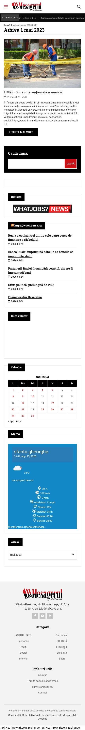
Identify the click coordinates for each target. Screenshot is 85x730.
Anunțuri (42, 675)
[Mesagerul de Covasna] (27, 6)
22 (13, 409)
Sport (62, 658)
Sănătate (62, 652)
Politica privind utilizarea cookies (26, 710)
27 (62, 409)
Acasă (7, 25)
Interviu (23, 658)
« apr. (11, 421)
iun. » (18, 421)
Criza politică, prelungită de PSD (31, 285)
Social (23, 652)
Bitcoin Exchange (29, 727)
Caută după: (18, 153)
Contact (42, 692)
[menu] (6, 6)
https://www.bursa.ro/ (28, 225)
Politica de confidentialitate (61, 710)
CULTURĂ (62, 641)
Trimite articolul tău (42, 686)
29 (13, 416)
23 (23, 409)
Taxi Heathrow (9, 727)
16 (23, 403)
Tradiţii (23, 646)
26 (52, 409)
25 (42, 409)
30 (23, 416)
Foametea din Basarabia (25, 297)
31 (32, 416)
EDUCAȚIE (62, 646)
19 (52, 403)
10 (32, 396)
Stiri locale (62, 635)
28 (72, 409)
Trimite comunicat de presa (42, 680)
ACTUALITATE (23, 635)
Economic (23, 641)
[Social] (35, 616)
